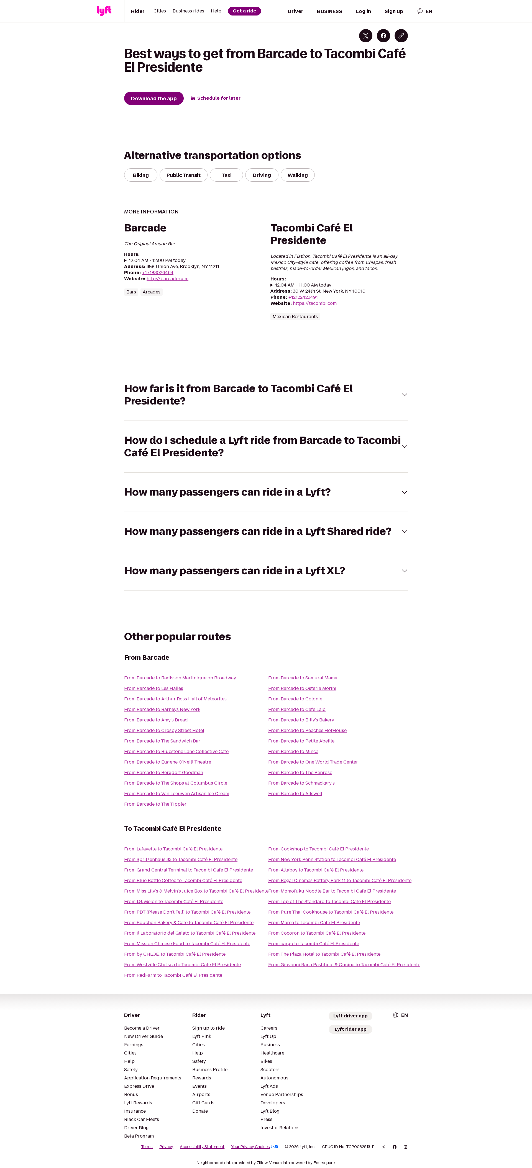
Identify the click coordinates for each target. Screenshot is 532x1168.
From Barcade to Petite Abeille (301, 741)
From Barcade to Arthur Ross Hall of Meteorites (175, 699)
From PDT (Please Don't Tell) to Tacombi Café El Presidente (187, 912)
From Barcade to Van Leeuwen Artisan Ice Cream (176, 793)
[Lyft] (104, 11)
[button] (266, 394)
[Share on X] (365, 35)
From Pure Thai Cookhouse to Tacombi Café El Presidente (330, 912)
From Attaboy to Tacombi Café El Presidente (316, 870)
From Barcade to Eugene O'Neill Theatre (167, 762)
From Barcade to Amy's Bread (156, 720)
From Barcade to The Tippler (155, 804)
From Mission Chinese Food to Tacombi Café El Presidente (187, 943)
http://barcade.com (167, 278)
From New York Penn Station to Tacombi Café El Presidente (332, 859)
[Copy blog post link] (401, 35)
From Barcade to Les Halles (153, 688)
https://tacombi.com (315, 303)
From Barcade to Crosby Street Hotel (164, 730)
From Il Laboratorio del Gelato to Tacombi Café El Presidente (189, 933)
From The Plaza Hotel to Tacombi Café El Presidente (324, 954)
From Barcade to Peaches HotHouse (307, 730)
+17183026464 (157, 272)
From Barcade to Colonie (295, 699)
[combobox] (424, 11)
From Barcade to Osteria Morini (302, 688)
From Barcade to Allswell (295, 793)
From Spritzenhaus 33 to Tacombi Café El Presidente (180, 859)
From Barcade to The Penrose (300, 772)
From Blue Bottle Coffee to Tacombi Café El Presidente (183, 880)
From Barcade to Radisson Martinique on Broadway (180, 678)
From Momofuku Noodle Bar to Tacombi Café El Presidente (332, 891)
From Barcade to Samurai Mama (302, 678)
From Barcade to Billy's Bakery (301, 720)
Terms (147, 1146)
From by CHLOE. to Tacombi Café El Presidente (175, 954)
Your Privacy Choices (250, 1146)
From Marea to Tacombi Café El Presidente (314, 922)
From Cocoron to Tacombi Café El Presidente (316, 933)
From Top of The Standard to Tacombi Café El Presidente (329, 901)
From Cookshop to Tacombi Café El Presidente (318, 849)
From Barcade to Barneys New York (162, 709)
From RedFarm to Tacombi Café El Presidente (173, 975)
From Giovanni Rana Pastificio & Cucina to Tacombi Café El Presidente (344, 964)
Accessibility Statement (202, 1146)
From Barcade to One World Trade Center (313, 762)
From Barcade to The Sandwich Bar (162, 741)
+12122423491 (303, 297)
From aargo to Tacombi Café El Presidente (313, 943)
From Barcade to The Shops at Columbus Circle (175, 783)
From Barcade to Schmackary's (301, 783)
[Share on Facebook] (383, 35)
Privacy (166, 1146)
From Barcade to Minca (293, 751)
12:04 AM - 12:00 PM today (157, 260)
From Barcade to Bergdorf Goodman (163, 772)
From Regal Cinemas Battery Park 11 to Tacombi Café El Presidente (339, 880)
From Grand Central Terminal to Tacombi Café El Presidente (188, 870)
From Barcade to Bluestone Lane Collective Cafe (176, 751)
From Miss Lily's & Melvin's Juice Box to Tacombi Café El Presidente (196, 891)
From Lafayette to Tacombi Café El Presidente (173, 849)
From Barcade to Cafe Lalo (297, 709)
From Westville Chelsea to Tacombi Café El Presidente (182, 964)
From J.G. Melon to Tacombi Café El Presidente (173, 901)
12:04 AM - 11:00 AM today (303, 285)
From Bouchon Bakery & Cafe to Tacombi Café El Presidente (189, 922)
